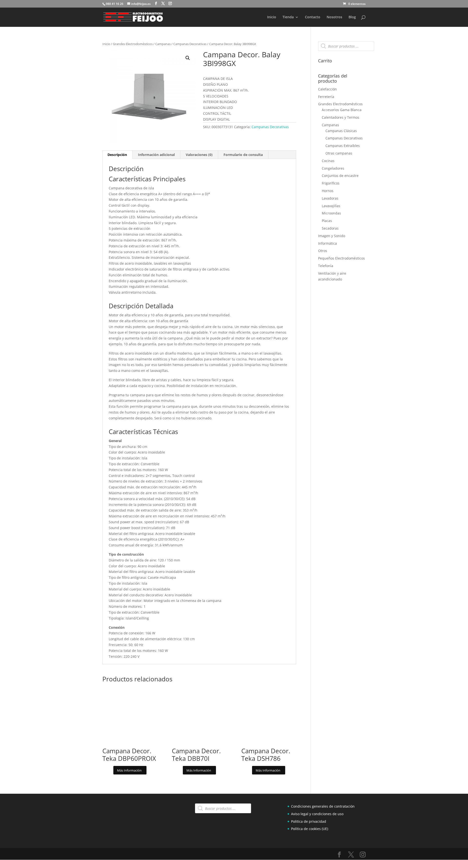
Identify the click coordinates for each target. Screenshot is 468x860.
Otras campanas (338, 153)
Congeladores (333, 168)
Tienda (288, 17)
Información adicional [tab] (156, 154)
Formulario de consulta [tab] (243, 154)
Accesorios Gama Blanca (341, 109)
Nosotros (334, 17)
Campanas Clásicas (341, 130)
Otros (322, 250)
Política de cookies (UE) (309, 829)
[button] (187, 58)
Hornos (327, 190)
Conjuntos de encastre (340, 175)
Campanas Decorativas (189, 44)
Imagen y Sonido (331, 235)
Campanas (163, 44)
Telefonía (325, 265)
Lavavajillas (331, 205)
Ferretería (326, 96)
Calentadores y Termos (340, 117)
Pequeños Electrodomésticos (341, 258)
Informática (327, 243)
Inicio (271, 17)
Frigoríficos (331, 183)
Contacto (312, 17)
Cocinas (328, 160)
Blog (352, 17)
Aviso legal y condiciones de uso (317, 814)
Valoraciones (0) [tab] (199, 154)
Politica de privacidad (308, 821)
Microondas (331, 213)
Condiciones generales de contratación (323, 806)
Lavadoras (330, 198)
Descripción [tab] (117, 154)
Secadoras (330, 228)
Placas (327, 220)
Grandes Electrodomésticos (133, 44)
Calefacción (327, 89)
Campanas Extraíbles (342, 145)
